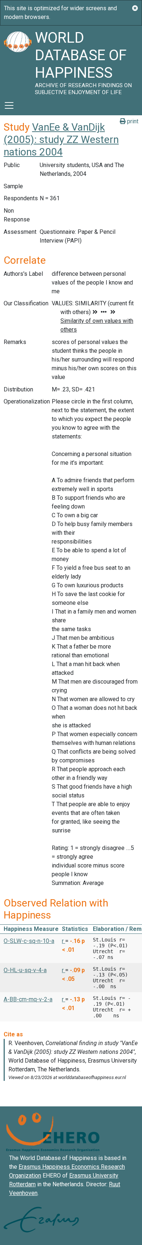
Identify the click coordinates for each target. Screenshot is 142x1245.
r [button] (63, 940)
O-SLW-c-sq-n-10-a (29, 940)
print (132, 121)
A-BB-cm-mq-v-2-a (28, 999)
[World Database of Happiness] (17, 61)
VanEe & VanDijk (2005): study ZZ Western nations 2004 (61, 139)
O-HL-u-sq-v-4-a (25, 970)
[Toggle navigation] (9, 105)
